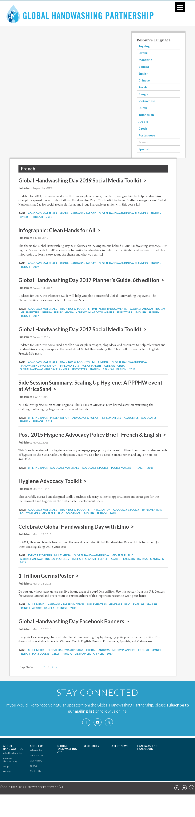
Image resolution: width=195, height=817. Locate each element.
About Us (37, 746)
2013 (23, 562)
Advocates (79, 369)
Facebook (86, 722)
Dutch (142, 108)
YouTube (97, 722)
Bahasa (143, 66)
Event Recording (40, 555)
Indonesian (146, 114)
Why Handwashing (12, 753)
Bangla (143, 94)
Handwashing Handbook (147, 747)
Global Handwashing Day (78, 213)
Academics (131, 417)
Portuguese (146, 135)
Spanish (143, 149)
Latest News (119, 746)
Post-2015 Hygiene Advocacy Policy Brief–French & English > (92, 434)
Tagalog (144, 46)
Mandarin (145, 59)
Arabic (143, 121)
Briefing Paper (38, 417)
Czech (142, 128)
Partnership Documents (109, 308)
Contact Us (35, 771)
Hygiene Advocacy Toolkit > (52, 481)
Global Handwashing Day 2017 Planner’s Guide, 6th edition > (91, 280)
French (143, 142)
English (143, 73)
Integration (101, 509)
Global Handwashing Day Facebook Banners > (73, 621)
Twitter (108, 722)
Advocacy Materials (42, 213)
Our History (36, 760)
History (6, 771)
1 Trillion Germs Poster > (48, 575)
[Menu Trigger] (180, 7)
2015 (49, 421)
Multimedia (100, 362)
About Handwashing (13, 747)
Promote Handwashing (10, 760)
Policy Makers (91, 365)
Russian (143, 87)
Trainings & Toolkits (74, 308)
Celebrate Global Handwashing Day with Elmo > (76, 526)
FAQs (6, 766)
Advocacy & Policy (85, 417)
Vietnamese (146, 101)
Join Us (33, 765)
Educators (124, 312)
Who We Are (36, 750)
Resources (91, 746)
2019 (49, 216)
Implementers (29, 312)
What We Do (36, 755)
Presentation (59, 417)
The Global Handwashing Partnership (97, 16)
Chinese (144, 80)
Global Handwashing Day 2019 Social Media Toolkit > (82, 180)
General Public (52, 312)
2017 (36, 315)
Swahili (143, 53)
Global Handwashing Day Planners (123, 213)
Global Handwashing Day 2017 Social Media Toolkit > (82, 329)
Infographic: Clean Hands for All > (59, 230)
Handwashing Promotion (38, 365)
